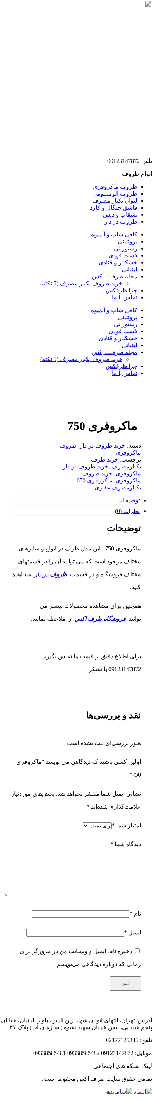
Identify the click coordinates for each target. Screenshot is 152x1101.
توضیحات (128, 500)
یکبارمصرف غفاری (117, 487)
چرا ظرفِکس (121, 290)
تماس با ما (124, 297)
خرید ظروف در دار (102, 445)
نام (135, 914)
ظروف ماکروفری (115, 187)
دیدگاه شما (125, 844)
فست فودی (122, 255)
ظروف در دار (120, 221)
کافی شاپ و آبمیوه (114, 234)
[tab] (76, 500)
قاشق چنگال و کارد (113, 207)
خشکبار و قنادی (118, 262)
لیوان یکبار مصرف (114, 200)
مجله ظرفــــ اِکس (114, 276)
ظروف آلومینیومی (114, 193)
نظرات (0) (127, 511)
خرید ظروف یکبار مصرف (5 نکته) (81, 283)
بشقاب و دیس (120, 214)
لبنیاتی (129, 269)
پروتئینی (127, 241)
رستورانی (125, 248)
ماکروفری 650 (95, 480)
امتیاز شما (126, 825)
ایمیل (132, 932)
